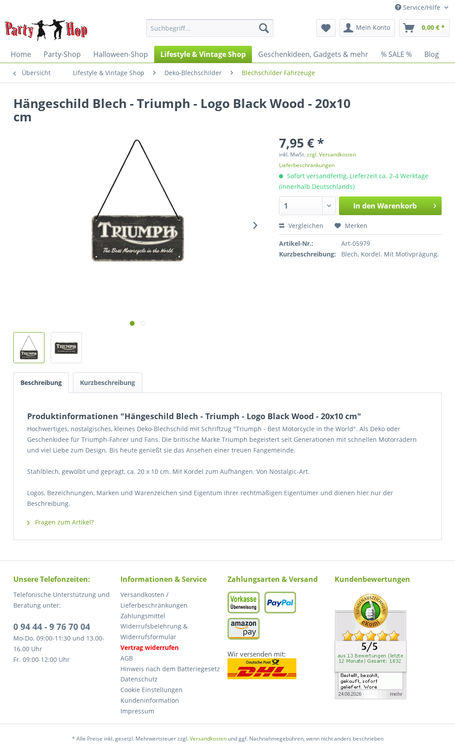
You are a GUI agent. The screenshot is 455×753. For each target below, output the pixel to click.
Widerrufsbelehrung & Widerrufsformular (154, 631)
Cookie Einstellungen (151, 689)
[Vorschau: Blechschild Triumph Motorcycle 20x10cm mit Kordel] (66, 347)
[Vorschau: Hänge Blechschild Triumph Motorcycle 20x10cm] (28, 347)
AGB (126, 658)
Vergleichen (305, 225)
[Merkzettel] (325, 28)
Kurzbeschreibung (107, 382)
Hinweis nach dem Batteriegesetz (170, 669)
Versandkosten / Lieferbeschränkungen (154, 599)
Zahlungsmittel (142, 616)
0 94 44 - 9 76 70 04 (51, 627)
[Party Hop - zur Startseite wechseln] (46, 30)
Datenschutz (139, 679)
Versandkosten (208, 738)
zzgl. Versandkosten (331, 154)
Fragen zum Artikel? (63, 522)
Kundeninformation (149, 700)
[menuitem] (210, 28)
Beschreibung (41, 382)
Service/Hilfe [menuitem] (421, 7)
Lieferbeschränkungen (307, 165)
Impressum (137, 711)
